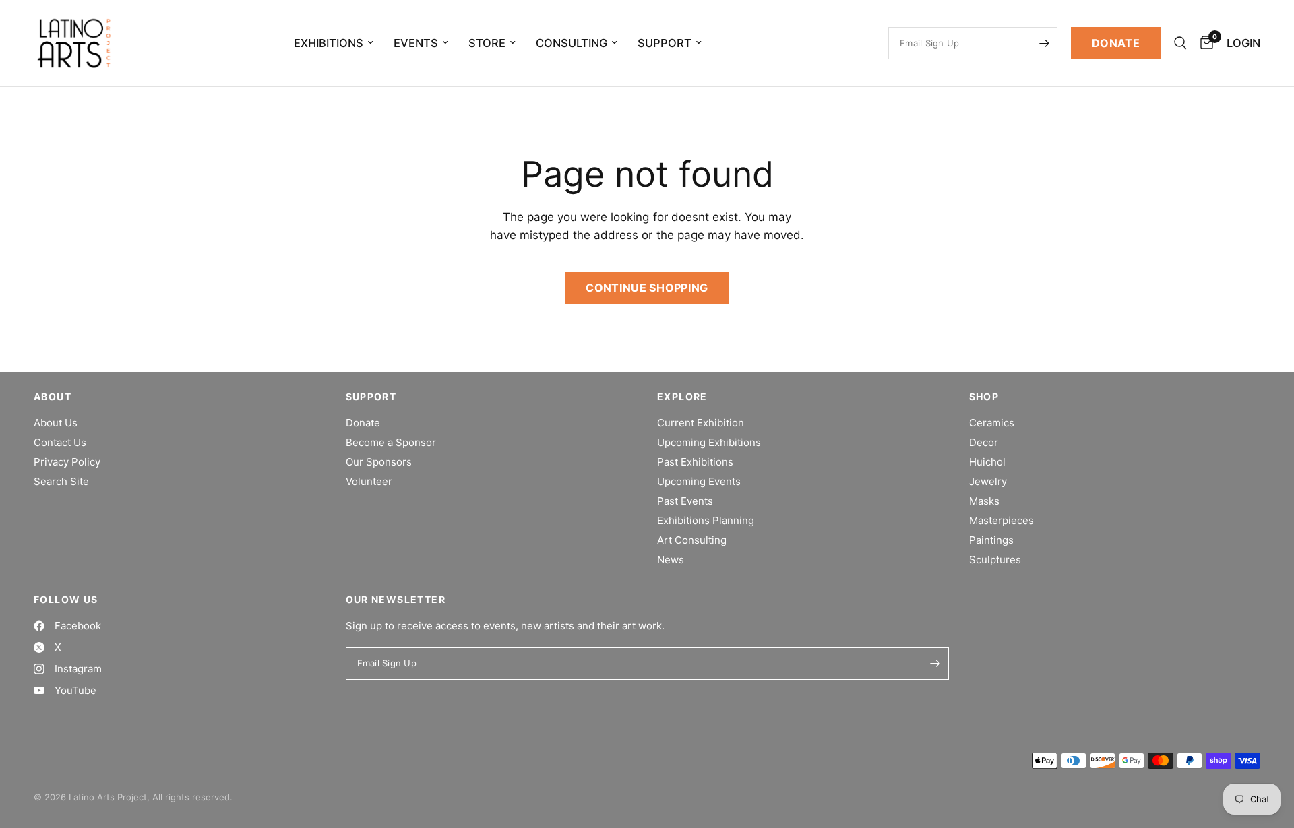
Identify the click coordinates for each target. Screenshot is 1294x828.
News (670, 559)
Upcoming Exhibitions (709, 442)
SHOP (984, 397)
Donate (363, 422)
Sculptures (995, 559)
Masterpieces (1001, 520)
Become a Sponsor (391, 442)
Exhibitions (328, 43)
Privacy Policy (67, 461)
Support (664, 43)
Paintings (991, 540)
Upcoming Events (699, 481)
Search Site (61, 481)
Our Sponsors (379, 461)
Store (486, 43)
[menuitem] (333, 43)
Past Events (685, 501)
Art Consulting (692, 540)
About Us (56, 422)
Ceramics (991, 422)
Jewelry (988, 481)
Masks (984, 501)
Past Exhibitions (695, 461)
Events (416, 43)
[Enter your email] (1043, 43)
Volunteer (369, 481)
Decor (983, 442)
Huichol (987, 461)
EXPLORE (682, 397)
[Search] (1180, 43)
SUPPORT (371, 397)
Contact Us (60, 442)
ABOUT (52, 397)
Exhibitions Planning (705, 520)
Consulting (571, 43)
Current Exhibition (700, 422)
